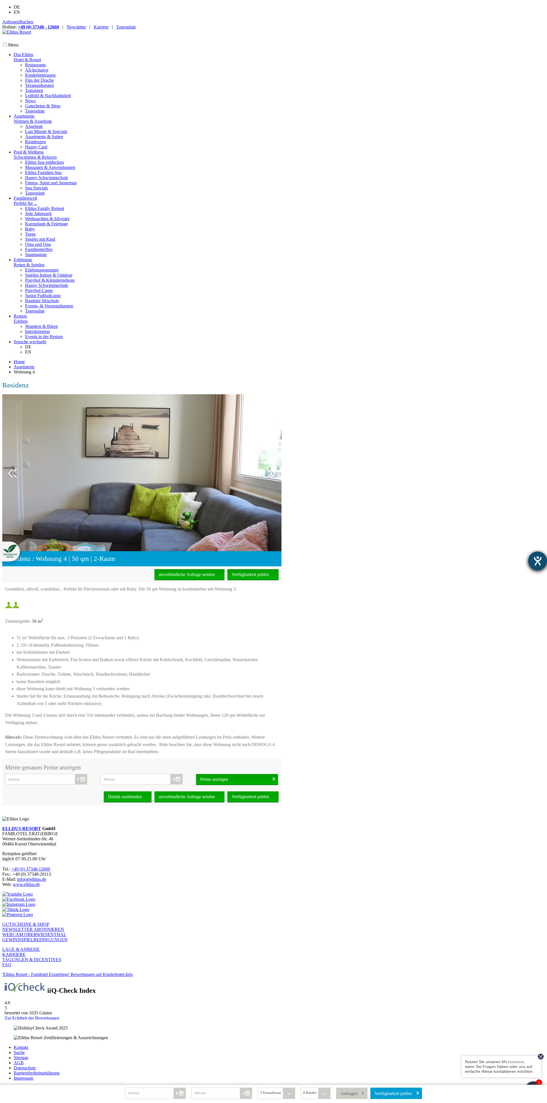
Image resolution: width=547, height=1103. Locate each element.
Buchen (26, 21)
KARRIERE (14, 954)
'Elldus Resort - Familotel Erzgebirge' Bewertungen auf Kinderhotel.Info (67, 974)
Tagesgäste (126, 26)
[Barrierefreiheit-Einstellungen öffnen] (537, 561)
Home (19, 361)
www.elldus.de (26, 884)
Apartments (24, 366)
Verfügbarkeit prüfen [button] (393, 1093)
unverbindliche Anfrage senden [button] (187, 574)
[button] (242, 472)
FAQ (6, 964)
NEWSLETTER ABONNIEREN (33, 929)
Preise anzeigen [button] (214, 779)
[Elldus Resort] (16, 32)
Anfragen (10, 21)
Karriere (101, 26)
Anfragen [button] (349, 1093)
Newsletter (76, 26)
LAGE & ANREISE (21, 949)
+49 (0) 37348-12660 (30, 869)
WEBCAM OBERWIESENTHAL (34, 934)
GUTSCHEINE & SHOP (25, 924)
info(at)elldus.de (31, 879)
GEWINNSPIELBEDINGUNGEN (35, 939)
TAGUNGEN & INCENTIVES (31, 959)
